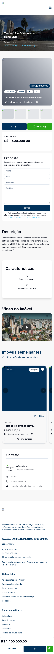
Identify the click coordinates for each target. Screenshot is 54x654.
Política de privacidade (12, 633)
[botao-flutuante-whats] (50, 649)
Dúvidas (12, 649)
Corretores (7, 601)
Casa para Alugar (9, 588)
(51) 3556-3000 (11, 549)
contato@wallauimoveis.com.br (18, 557)
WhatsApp (41, 126)
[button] (5, 390)
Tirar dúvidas (26, 439)
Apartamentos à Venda (12, 584)
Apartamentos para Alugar (13, 580)
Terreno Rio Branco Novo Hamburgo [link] (20, 45)
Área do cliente (8, 620)
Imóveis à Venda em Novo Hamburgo (18, 596)
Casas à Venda (8, 592)
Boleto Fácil (7, 616)
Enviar (27, 208)
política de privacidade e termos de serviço (25, 217)
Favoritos (6, 624)
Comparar (6, 628)
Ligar (16, 126)
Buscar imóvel (10, 42)
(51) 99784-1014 (12, 553)
